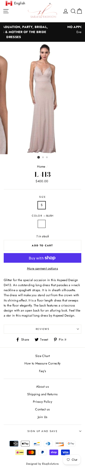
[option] (42, 98)
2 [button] (43, 157)
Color (42, 215)
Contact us (42, 409)
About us (42, 386)
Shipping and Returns (42, 394)
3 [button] (47, 157)
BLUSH (42, 224)
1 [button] (38, 157)
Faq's (42, 371)
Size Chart (42, 356)
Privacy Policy (42, 401)
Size (42, 197)
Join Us (43, 417)
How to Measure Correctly (42, 363)
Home (41, 166)
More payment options (42, 268)
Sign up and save (42, 431)
